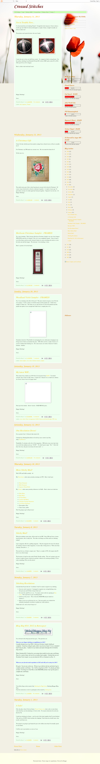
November (70, 189)
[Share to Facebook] (50, 102)
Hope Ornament (23, 483)
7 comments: (37, 358)
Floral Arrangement (30, 419)
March (69, 207)
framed (38, 360)
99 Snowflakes (22, 497)
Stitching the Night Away (41, 686)
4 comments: (37, 416)
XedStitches (22, 439)
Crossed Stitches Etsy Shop (71, 19)
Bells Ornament (23, 485)
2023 (68, 159)
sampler (42, 360)
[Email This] (46, 102)
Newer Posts (18, 746)
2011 (68, 247)
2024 (68, 156)
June (69, 202)
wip (56, 419)
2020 (68, 167)
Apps (23, 12)
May (69, 204)
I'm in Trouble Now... (25, 22)
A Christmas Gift (23, 140)
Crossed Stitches (28, 6)
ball (21, 104)
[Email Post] (43, 102)
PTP (53, 419)
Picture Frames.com (40, 709)
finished (34, 360)
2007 (68, 257)
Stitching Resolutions (25, 583)
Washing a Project (45, 12)
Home (38, 746)
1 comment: (36, 200)
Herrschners (21, 477)
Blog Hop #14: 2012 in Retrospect (31, 625)
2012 (68, 244)
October (70, 192)
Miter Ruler (22, 493)
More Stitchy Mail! (24, 469)
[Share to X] (49, 102)
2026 (68, 151)
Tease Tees (67, 26)
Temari (28, 104)
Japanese (24, 104)
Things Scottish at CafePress (71, 21)
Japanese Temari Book (24, 487)
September (70, 194)
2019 (68, 169)
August (70, 197)
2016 (68, 177)
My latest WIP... (23, 372)
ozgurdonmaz (54, 761)
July (69, 199)
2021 (68, 164)
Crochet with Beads (24, 499)
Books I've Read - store (70, 28)
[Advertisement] (38, 120)
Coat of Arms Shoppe (70, 24)
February (70, 210)
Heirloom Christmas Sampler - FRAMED (34, 232)
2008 (68, 255)
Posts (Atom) (23, 750)
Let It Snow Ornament (24, 503)
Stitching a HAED (29, 12)
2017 (68, 174)
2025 (68, 154)
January (70, 212)
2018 (68, 172)
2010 (68, 249)
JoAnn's (20, 489)
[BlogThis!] (47, 102)
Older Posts (58, 746)
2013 (68, 184)
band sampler (23, 360)
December (70, 187)
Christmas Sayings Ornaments (26, 501)
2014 (68, 182)
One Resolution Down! (26, 430)
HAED (48, 375)
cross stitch (29, 360)
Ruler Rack (22, 495)
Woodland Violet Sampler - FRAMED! (33, 297)
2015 (68, 179)
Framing (52, 12)
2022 (68, 161)
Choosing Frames (37, 12)
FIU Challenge (17, 12)
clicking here (48, 689)
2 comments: (37, 285)
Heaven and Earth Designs (45, 419)
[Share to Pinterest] (52, 102)
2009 (68, 252)
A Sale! (19, 705)
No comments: (37, 102)
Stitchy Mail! (21, 532)
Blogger (65, 761)
